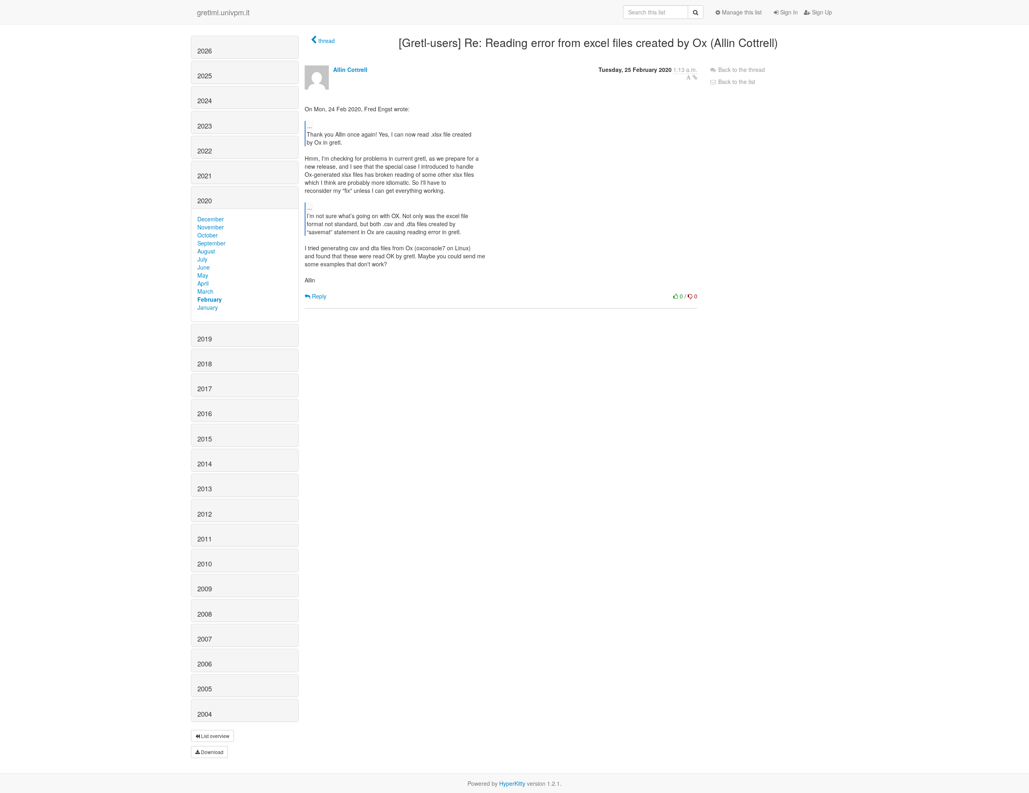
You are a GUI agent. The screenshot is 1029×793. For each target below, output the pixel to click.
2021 (204, 175)
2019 (204, 338)
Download (211, 751)
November (210, 227)
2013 (204, 488)
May (202, 275)
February (209, 299)
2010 (204, 563)
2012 (204, 514)
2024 (204, 100)
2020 (204, 200)
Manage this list (741, 12)
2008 (204, 614)
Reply (318, 296)
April (203, 283)
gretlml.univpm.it (223, 12)
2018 (204, 363)
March (205, 291)
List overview (215, 735)
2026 (204, 50)
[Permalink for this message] (695, 77)
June (203, 267)
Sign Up (821, 12)
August (206, 251)
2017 (204, 388)
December (210, 219)
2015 (204, 439)
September (211, 243)
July (202, 259)
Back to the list (736, 82)
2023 (204, 126)
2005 (204, 688)
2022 (204, 150)
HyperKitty (512, 783)
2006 (204, 663)
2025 (204, 75)
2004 (204, 714)
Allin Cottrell (350, 69)
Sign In (788, 12)
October (207, 235)
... (309, 125)
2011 (204, 539)
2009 (204, 588)
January (207, 307)
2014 (204, 463)
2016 (204, 413)
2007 (204, 639)
